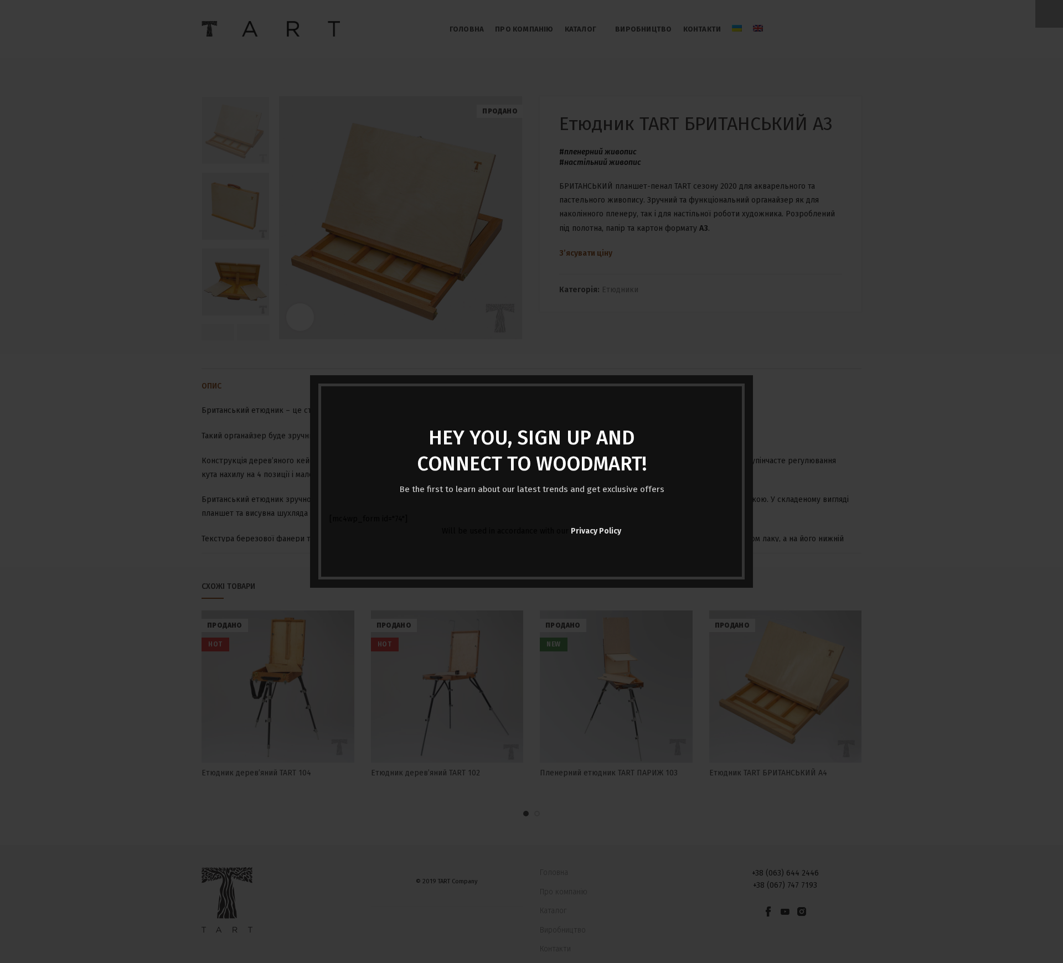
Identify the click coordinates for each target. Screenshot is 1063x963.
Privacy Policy (596, 531)
